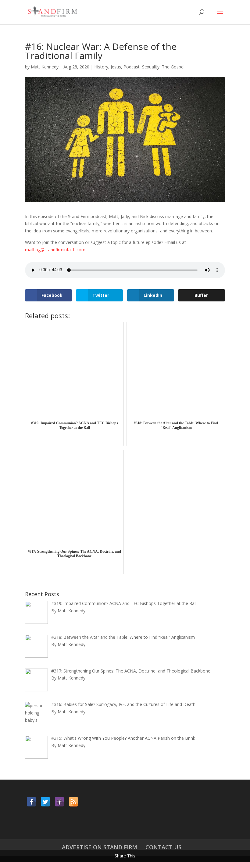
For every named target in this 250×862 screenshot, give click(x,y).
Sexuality (150, 67)
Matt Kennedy (45, 67)
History (101, 67)
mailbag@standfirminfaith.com (55, 249)
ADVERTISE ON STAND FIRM (99, 847)
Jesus (116, 67)
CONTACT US (163, 847)
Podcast (131, 67)
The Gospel (173, 67)
